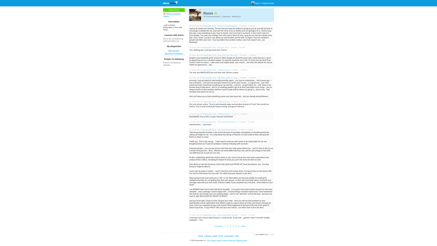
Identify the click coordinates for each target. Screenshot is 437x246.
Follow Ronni (174, 10)
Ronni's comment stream (172, 15)
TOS (208, 240)
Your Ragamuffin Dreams (227, 215)
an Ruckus (263, 234)
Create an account (268, 3)
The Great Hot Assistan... (227, 122)
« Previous (218, 226)
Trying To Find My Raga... (228, 26)
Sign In (257, 3)
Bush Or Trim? (223, 47)
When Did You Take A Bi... (228, 55)
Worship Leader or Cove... (228, 78)
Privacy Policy (216, 240)
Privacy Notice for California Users (235, 240)
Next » (244, 226)
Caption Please (223, 70)
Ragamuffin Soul (209, 26)
